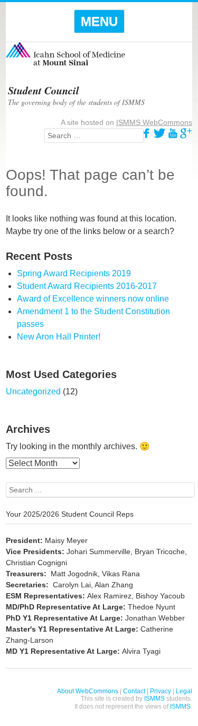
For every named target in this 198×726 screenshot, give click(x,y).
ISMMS (154, 698)
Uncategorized (33, 391)
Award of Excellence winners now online (93, 298)
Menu (99, 21)
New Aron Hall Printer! (58, 336)
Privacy (160, 691)
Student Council (43, 90)
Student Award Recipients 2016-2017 (87, 286)
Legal (184, 691)
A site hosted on (126, 122)
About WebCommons (87, 691)
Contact (134, 691)
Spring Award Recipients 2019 (74, 273)
